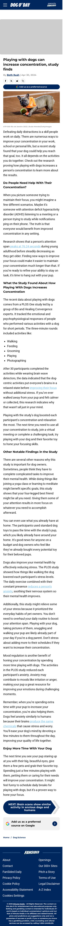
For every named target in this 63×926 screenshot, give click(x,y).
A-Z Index (45, 889)
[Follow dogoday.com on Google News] (54, 823)
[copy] (23, 81)
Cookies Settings (13, 895)
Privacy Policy (11, 877)
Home (6, 837)
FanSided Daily (12, 871)
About (6, 860)
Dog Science (19, 837)
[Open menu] (5, 5)
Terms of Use (47, 877)
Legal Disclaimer (49, 883)
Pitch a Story (47, 871)
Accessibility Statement (18, 889)
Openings (45, 860)
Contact (8, 866)
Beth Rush (13, 75)
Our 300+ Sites (48, 866)
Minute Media (19, 904)
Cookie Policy (11, 883)
